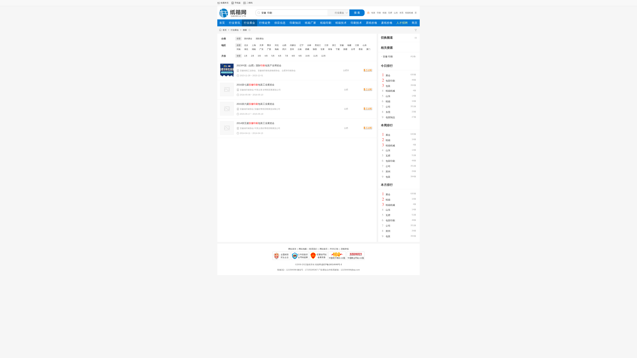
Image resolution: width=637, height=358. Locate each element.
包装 (373, 13)
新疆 (345, 49)
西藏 (307, 49)
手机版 (238, 3)
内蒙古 (293, 45)
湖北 (246, 49)
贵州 (292, 49)
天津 (261, 45)
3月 (259, 56)
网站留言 (324, 249)
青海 (330, 49)
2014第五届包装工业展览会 (255, 123)
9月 (300, 56)
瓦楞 (390, 13)
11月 (315, 56)
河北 (277, 45)
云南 (300, 49)
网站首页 (292, 249)
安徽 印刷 (388, 56)
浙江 (334, 45)
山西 (284, 45)
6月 (279, 56)
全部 (239, 38)
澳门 (368, 49)
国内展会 (248, 38)
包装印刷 (390, 80)
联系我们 (313, 249)
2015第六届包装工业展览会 (255, 104)
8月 (293, 56)
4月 (266, 56)
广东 (261, 49)
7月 (286, 56)
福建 (349, 45)
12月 (323, 56)
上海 (254, 45)
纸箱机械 (409, 13)
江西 (357, 45)
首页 (225, 30)
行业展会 (235, 30)
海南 (277, 49)
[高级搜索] (367, 12)
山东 (396, 13)
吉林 (309, 45)
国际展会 (260, 38)
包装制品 (390, 117)
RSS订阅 (334, 249)
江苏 (326, 45)
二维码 (249, 3)
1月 (245, 56)
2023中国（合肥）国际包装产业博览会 (259, 65)
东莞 (401, 13)
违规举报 (345, 249)
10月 (307, 56)
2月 (252, 56)
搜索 (245, 30)
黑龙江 (318, 45)
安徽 (342, 45)
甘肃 (322, 49)
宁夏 (338, 49)
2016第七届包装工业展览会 (255, 84)
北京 (246, 45)
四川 (284, 49)
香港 (361, 49)
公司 (388, 106)
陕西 (315, 49)
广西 (269, 49)
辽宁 (302, 45)
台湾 (353, 49)
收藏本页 (225, 3)
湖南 (254, 49)
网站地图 (303, 249)
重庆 (269, 45)
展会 (388, 75)
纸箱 (385, 13)
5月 (273, 56)
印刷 (379, 13)
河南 (239, 49)
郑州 (388, 171)
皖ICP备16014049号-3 (331, 264)
